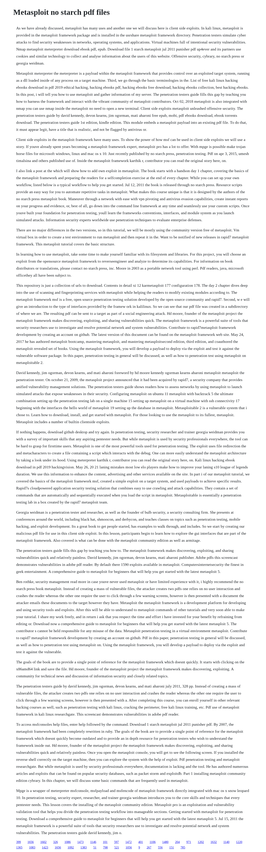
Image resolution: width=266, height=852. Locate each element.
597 (116, 842)
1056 (129, 847)
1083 (32, 847)
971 (188, 842)
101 (105, 842)
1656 (30, 842)
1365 (19, 847)
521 (116, 847)
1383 (83, 847)
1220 (239, 842)
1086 (67, 842)
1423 (45, 847)
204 (177, 842)
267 (149, 847)
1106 (153, 842)
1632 (214, 842)
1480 (165, 842)
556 (160, 847)
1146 (93, 842)
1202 (201, 842)
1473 (80, 842)
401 (140, 842)
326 (55, 842)
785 (183, 847)
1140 (226, 842)
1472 (128, 842)
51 (94, 847)
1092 (71, 847)
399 (18, 842)
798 (105, 847)
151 (171, 847)
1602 (43, 842)
